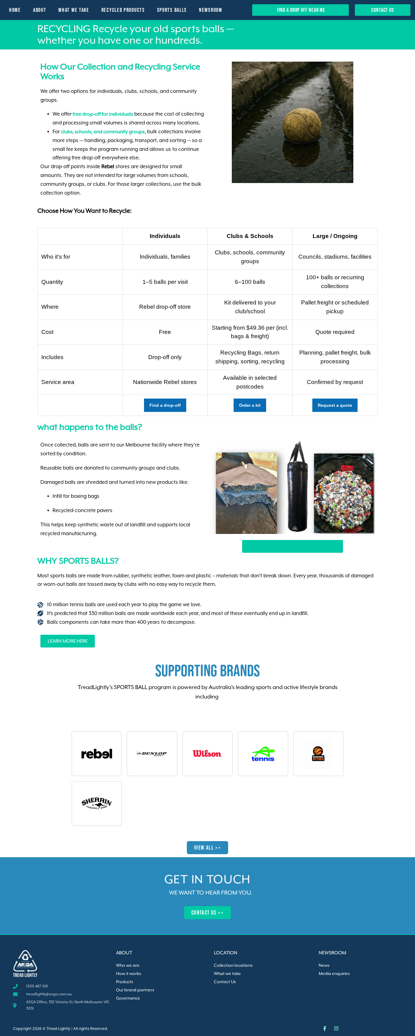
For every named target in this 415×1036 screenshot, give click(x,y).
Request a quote (335, 405)
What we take (73, 10)
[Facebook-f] (324, 1028)
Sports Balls (172, 10)
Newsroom (210, 10)
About (39, 10)
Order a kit (250, 405)
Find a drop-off (165, 405)
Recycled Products (123, 10)
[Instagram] (336, 1028)
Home (15, 10)
